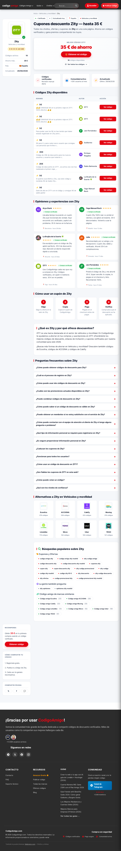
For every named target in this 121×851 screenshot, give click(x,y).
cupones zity (95, 564)
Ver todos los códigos (76, 64)
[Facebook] (21, 754)
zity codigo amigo (90, 559)
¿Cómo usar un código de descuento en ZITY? (57, 464)
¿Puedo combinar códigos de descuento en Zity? (58, 399)
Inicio (36, 13)
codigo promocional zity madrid (90, 578)
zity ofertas (44, 578)
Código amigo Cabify (50, 604)
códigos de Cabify (77, 349)
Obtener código (16, 644)
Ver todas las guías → (70, 816)
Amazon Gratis (40, 775)
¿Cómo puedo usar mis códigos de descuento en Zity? (60, 383)
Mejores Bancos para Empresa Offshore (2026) (70, 810)
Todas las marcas (40, 784)
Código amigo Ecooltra (50, 599)
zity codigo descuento (103, 573)
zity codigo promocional (85, 568)
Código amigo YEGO (49, 614)
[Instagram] (28, 754)
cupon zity (44, 568)
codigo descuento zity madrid (74, 564)
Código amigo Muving (77, 604)
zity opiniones (45, 588)
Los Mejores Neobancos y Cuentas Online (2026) (70, 803)
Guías (39, 5)
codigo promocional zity (63, 578)
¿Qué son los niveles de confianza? (52, 488)
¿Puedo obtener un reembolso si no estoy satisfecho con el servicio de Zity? (70, 414)
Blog (35, 792)
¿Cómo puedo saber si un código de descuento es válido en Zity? (65, 407)
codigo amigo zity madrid (68, 559)
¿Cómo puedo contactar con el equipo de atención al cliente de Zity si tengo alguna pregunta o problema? (73, 423)
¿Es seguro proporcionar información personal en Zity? (61, 441)
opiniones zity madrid (64, 588)
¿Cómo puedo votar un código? (50, 480)
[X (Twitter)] (15, 754)
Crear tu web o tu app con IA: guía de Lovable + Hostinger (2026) (71, 777)
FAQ (7, 780)
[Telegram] (8, 754)
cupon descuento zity (62, 568)
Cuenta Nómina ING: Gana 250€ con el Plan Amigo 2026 (72, 786)
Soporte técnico (12, 784)
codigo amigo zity (46, 559)
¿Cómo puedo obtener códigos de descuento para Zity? (61, 367)
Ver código (108, 107)
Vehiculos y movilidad (47, 13)
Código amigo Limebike (50, 609)
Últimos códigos (39, 788)
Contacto (9, 775)
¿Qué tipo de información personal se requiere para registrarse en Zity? (68, 433)
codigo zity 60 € (66, 573)
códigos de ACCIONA (57, 349)
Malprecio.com (30, 844)
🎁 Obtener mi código (76, 54)
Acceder (93, 5)
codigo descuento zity (48, 564)
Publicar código (39, 780)
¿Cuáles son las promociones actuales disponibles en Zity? (63, 391)
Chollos (49, 5)
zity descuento (83, 573)
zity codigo (104, 568)
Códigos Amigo (25, 5)
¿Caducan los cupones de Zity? (50, 449)
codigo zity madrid (47, 573)
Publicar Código (111, 6)
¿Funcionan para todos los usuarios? (52, 456)
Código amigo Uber (103, 609)
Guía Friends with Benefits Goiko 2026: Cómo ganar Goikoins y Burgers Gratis (70, 795)
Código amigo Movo (77, 609)
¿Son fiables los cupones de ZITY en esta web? (57, 472)
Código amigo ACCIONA (79, 599)
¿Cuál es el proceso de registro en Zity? (54, 375)
